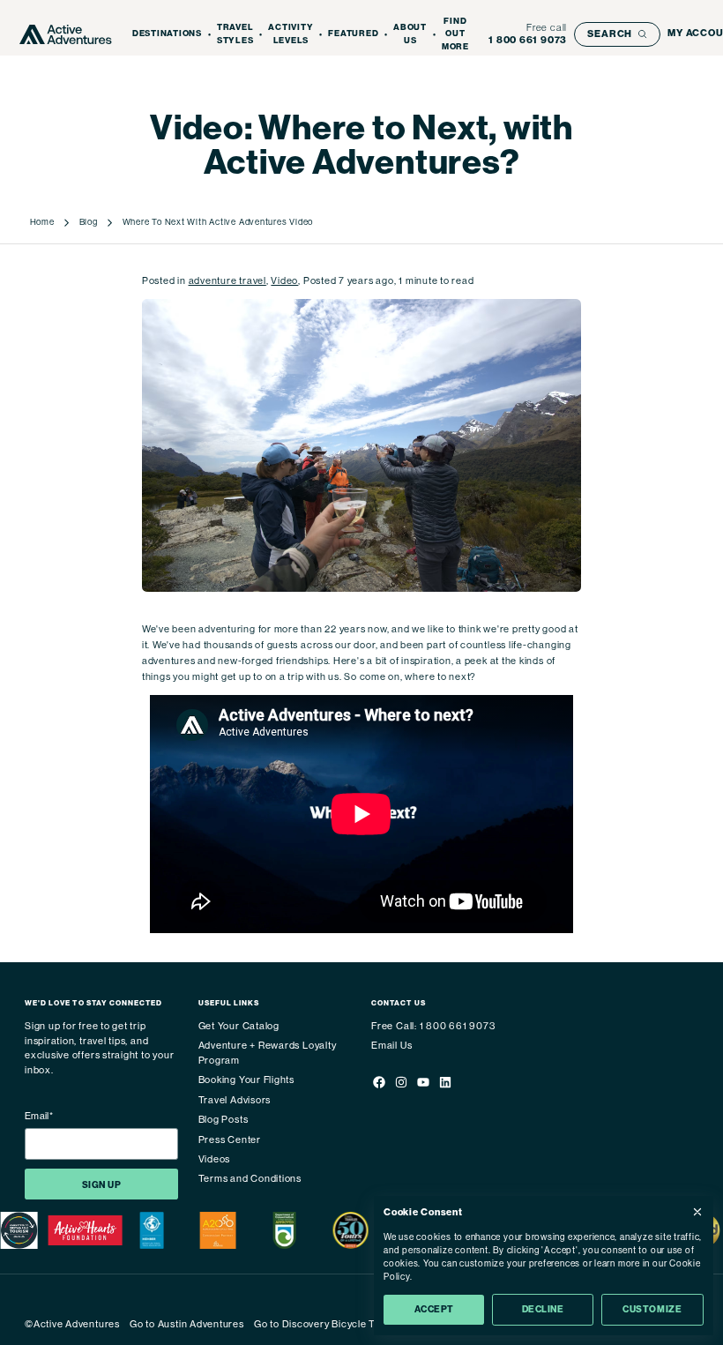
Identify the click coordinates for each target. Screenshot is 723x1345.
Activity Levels (290, 34)
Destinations (167, 33)
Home (42, 222)
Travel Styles (235, 34)
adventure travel (227, 281)
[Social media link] (378, 1085)
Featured (353, 33)
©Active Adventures (72, 1324)
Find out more (455, 34)
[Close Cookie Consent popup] (697, 1212)
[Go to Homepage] (65, 34)
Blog (88, 222)
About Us (410, 34)
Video (284, 281)
